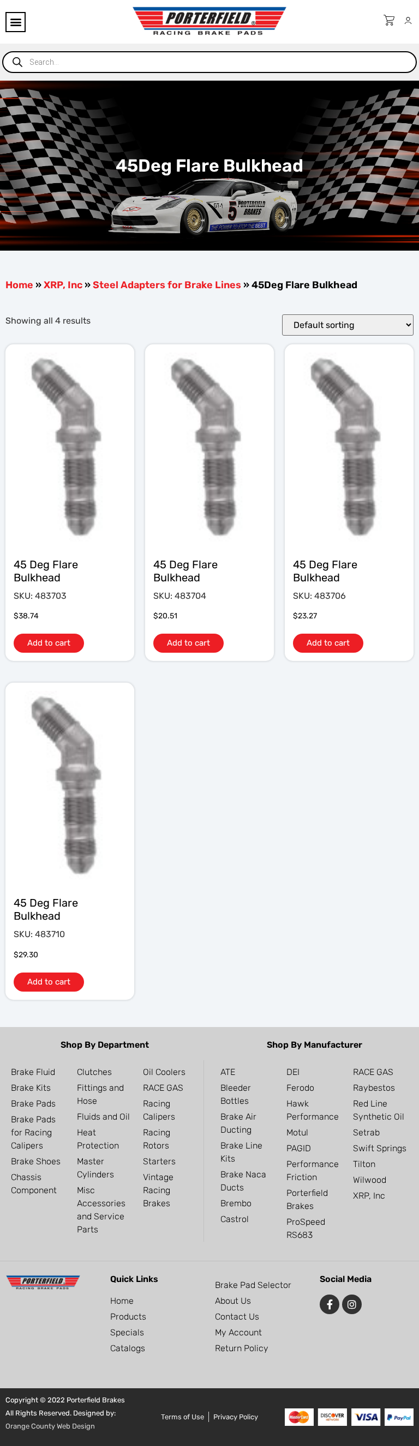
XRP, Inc (63, 285)
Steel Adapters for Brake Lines (167, 285)
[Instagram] (352, 1304)
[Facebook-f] (329, 1304)
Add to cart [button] (48, 643)
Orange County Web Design (50, 1426)
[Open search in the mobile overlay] (209, 62)
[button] (15, 22)
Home (19, 285)
